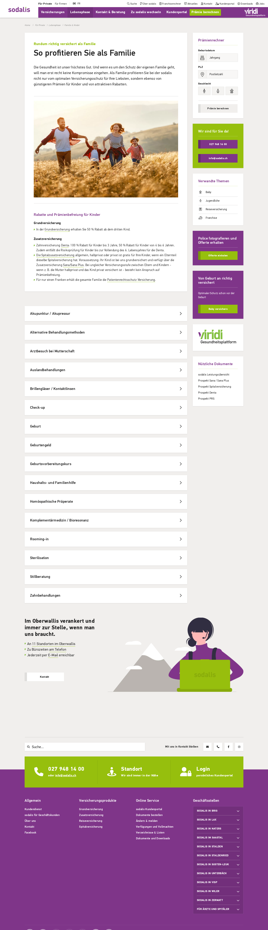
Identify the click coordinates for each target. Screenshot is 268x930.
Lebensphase (55, 25)
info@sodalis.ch (65, 775)
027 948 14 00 (66, 768)
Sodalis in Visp (207, 882)
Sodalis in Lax (207, 819)
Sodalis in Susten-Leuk (213, 864)
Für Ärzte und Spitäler (213, 909)
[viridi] (255, 12)
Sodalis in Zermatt (210, 900)
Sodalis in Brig (207, 810)
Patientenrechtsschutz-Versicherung (131, 280)
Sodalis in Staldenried (212, 855)
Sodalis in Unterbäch (212, 873)
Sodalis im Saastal (210, 837)
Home (27, 25)
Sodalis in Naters (209, 828)
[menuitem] (45, 3)
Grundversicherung (57, 229)
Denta (65, 245)
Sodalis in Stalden (210, 846)
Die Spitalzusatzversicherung (55, 255)
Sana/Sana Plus (73, 265)
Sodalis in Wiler (208, 891)
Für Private (40, 25)
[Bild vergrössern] (106, 196)
